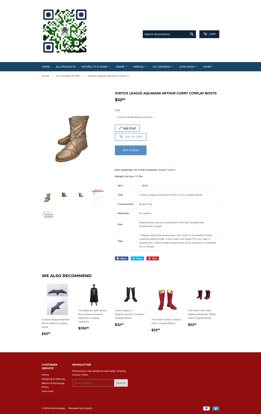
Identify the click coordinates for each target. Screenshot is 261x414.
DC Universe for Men (68, 75)
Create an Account (209, 26)
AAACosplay (57, 408)
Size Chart (48, 391)
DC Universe (162, 66)
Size (117, 110)
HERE (171, 170)
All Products (66, 66)
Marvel (139, 66)
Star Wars (187, 66)
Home (46, 66)
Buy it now (131, 150)
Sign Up (121, 383)
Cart (212, 34)
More (207, 66)
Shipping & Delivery (53, 378)
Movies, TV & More (95, 66)
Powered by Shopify (80, 408)
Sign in (191, 26)
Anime (120, 66)
